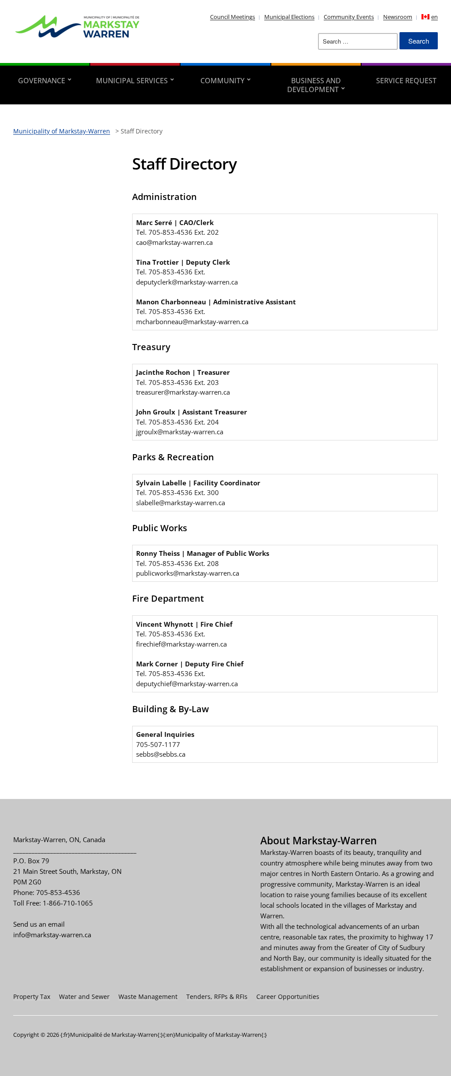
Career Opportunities (287, 996)
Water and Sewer (84, 996)
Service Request (406, 80)
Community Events (349, 17)
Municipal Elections (289, 17)
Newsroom (397, 17)
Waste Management (147, 996)
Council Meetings (232, 17)
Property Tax (31, 996)
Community (222, 80)
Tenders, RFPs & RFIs (217, 996)
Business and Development (314, 85)
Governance (41, 80)
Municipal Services (132, 80)
